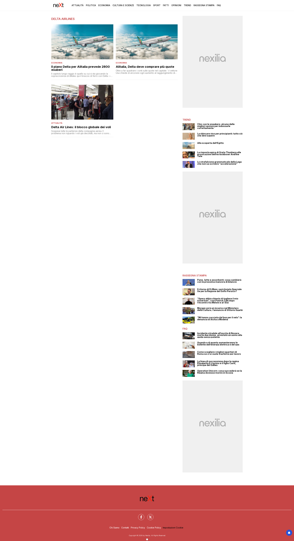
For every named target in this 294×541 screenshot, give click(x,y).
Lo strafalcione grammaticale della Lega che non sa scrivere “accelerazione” (219, 163)
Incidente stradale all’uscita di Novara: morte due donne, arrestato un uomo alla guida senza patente (219, 335)
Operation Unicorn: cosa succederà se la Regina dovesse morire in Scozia (219, 372)
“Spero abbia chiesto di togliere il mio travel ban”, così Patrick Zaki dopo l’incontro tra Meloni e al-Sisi (217, 301)
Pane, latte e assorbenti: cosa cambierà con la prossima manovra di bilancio (219, 281)
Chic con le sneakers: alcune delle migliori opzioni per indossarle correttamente (216, 126)
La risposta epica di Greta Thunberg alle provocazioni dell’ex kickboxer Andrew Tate (219, 154)
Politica (91, 5)
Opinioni (176, 5)
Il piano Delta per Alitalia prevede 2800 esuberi (80, 68)
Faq (219, 5)
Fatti (166, 5)
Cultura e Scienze (123, 5)
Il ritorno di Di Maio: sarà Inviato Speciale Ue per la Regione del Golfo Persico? (219, 290)
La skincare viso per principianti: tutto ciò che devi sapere (220, 135)
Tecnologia (143, 5)
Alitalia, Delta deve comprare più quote (145, 66)
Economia (104, 5)
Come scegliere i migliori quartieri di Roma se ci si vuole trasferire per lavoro (219, 353)
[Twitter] (148, 515)
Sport (156, 5)
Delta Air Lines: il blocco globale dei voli (81, 127)
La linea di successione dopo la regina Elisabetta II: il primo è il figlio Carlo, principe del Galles (218, 363)
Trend (187, 5)
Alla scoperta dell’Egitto (210, 143)
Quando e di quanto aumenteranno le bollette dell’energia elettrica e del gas (218, 344)
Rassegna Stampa (204, 5)
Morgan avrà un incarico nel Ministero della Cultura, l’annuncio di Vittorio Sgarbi (220, 309)
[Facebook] (139, 515)
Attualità (77, 5)
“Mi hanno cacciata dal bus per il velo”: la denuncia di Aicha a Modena (219, 318)
